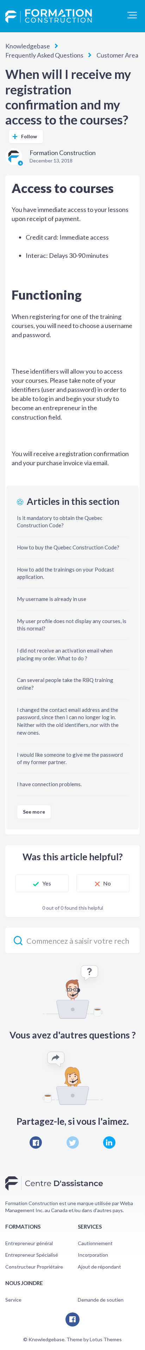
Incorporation (93, 1255)
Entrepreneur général (29, 1243)
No (107, 883)
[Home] (48, 16)
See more (34, 812)
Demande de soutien (101, 1300)
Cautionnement (95, 1243)
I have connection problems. (49, 784)
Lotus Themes (106, 1339)
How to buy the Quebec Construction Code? (68, 547)
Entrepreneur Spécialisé (31, 1255)
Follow (29, 136)
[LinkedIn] (109, 1142)
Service (13, 1300)
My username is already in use (51, 599)
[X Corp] (73, 1142)
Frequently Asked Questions (44, 55)
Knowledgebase (27, 46)
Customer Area (117, 55)
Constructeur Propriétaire (34, 1267)
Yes (46, 883)
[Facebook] (36, 1142)
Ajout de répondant (99, 1267)
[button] (132, 15)
